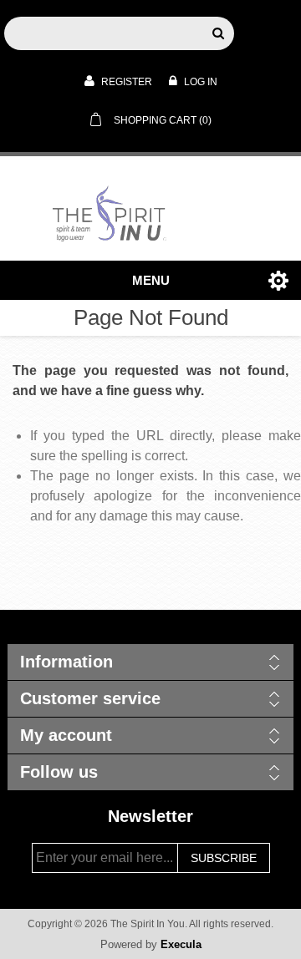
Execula (181, 944)
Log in (199, 82)
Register (125, 82)
